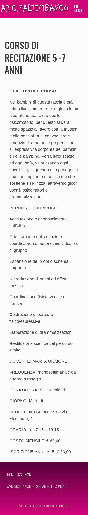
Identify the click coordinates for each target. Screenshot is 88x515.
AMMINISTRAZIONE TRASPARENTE (30, 486)
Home (11, 475)
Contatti (62, 486)
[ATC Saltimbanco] (34, 8)
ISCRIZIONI (24, 475)
